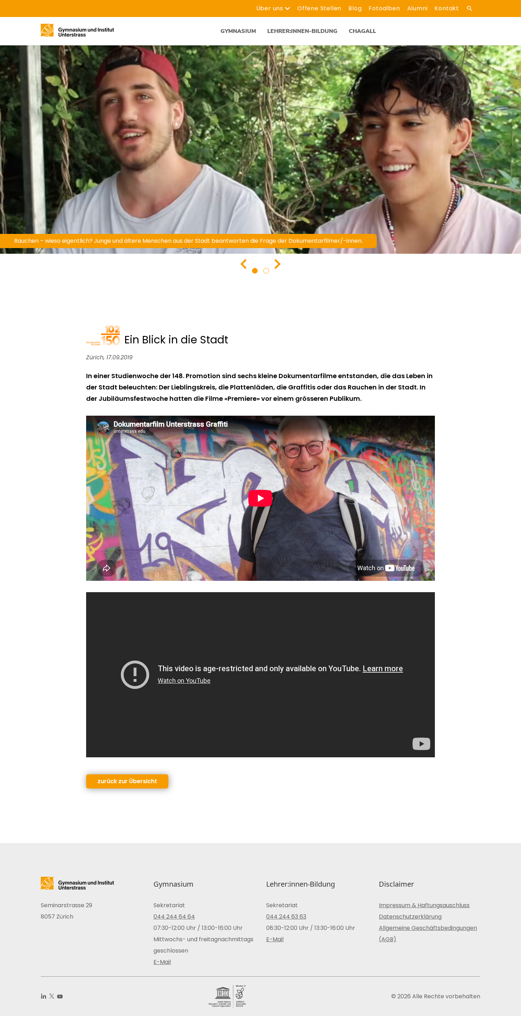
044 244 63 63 (286, 917)
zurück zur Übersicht (127, 781)
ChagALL (362, 31)
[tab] (255, 271)
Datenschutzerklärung (410, 917)
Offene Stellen (319, 8)
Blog (355, 8)
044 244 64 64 (174, 917)
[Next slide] (277, 264)
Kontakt (447, 8)
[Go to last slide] (243, 264)
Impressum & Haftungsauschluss (424, 905)
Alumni (417, 8)
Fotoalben (384, 8)
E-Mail (162, 962)
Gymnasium (238, 31)
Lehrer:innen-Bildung (302, 31)
